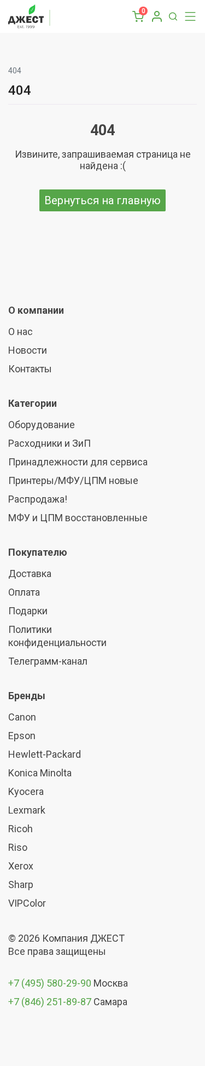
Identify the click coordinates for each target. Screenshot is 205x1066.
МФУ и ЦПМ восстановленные (78, 517)
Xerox (20, 866)
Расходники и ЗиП (49, 443)
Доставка (29, 573)
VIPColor (27, 903)
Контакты (30, 368)
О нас (20, 331)
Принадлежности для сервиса (78, 462)
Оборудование (41, 424)
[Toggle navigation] (187, 16)
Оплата (24, 592)
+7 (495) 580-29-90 (50, 983)
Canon (22, 717)
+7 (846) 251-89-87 (49, 1001)
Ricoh (20, 828)
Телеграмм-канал (47, 661)
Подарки (28, 610)
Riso (17, 847)
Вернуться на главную (102, 200)
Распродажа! (37, 499)
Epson (22, 735)
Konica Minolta (40, 773)
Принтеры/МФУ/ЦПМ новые (73, 480)
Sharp (20, 884)
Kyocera (26, 791)
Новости (27, 350)
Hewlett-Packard (44, 754)
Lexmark (26, 810)
